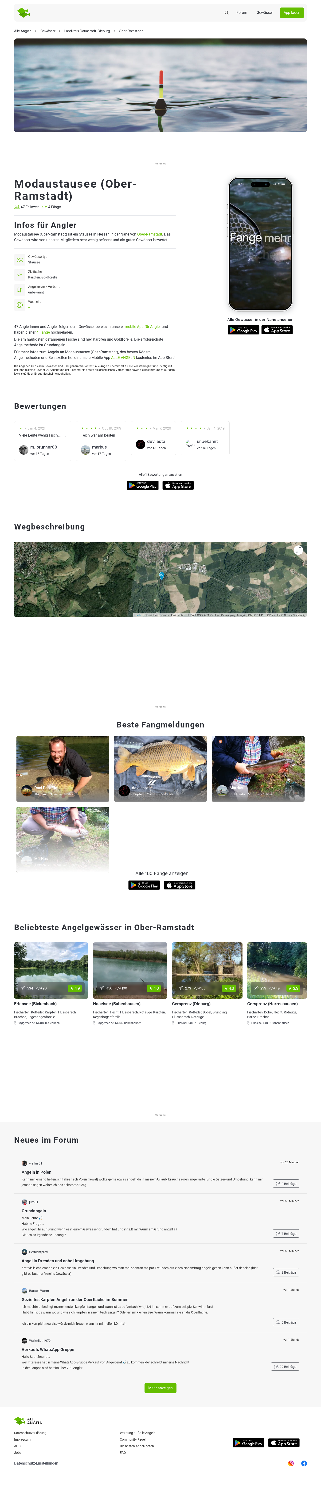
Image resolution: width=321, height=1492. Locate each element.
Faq (123, 1452)
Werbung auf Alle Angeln (137, 1433)
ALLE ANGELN (123, 357)
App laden (292, 12)
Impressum (22, 1439)
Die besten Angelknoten (137, 1446)
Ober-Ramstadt (149, 234)
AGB (17, 1446)
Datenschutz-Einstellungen (36, 1463)
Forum (241, 12)
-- (29, 307)
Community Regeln (133, 1439)
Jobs (17, 1452)
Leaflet (138, 615)
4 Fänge (43, 332)
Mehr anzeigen (160, 1388)
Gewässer (265, 12)
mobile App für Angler (143, 326)
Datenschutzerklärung (30, 1433)
